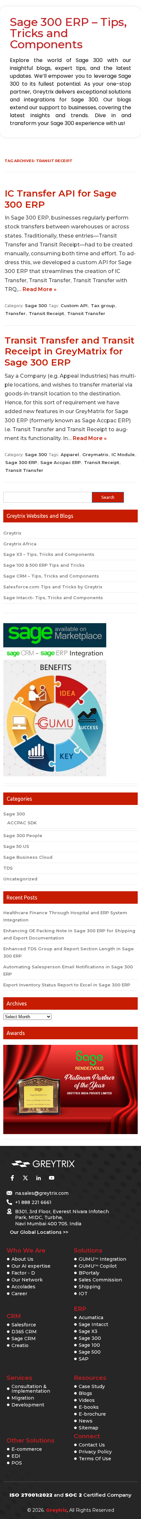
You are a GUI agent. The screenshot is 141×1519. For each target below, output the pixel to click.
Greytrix (12, 533)
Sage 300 (36, 305)
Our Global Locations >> (39, 1232)
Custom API (74, 305)
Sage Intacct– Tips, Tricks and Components (53, 597)
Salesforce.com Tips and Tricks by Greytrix (52, 586)
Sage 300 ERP (21, 462)
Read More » (40, 289)
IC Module (123, 454)
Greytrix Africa (19, 543)
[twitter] (25, 1178)
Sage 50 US (16, 846)
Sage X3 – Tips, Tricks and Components (48, 554)
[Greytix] (60, 1164)
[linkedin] (38, 1178)
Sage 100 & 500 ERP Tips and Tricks (44, 565)
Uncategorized (20, 878)
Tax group (103, 305)
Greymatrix (95, 454)
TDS (8, 868)
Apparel (70, 454)
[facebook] (12, 1178)
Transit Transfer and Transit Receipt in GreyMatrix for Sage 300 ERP (69, 351)
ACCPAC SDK (22, 822)
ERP (80, 1309)
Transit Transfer (86, 313)
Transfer (15, 313)
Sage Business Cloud (27, 857)
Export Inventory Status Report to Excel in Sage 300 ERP (66, 984)
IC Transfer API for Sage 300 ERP (61, 199)
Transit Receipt (46, 313)
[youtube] (51, 1178)
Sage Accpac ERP (60, 462)
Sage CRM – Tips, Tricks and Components (51, 576)
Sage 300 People (22, 835)
